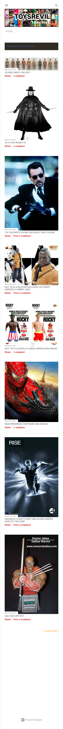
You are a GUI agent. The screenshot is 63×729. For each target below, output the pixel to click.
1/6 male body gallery (17, 72)
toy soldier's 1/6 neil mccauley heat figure (30, 232)
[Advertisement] (31, 671)
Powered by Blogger (34, 720)
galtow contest (14, 616)
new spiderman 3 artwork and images (26, 424)
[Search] (56, 5)
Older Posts (51, 631)
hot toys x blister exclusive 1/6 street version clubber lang (27, 288)
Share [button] (8, 76)
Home (9, 31)
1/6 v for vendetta (15, 142)
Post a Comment (22, 236)
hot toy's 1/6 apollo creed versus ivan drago (31, 348)
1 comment (19, 76)
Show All (50, 46)
